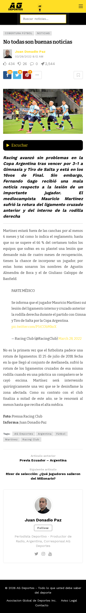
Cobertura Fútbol (18, 33)
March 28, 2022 (70, 339)
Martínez (11, 439)
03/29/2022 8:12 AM (29, 56)
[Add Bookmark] (78, 75)
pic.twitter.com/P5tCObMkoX (33, 327)
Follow (43, 528)
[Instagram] (43, 554)
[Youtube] (50, 554)
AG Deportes (23, 433)
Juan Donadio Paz (30, 52)
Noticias (43, 33)
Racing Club (31, 439)
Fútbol (61, 433)
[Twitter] (36, 554)
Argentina (45, 433)
